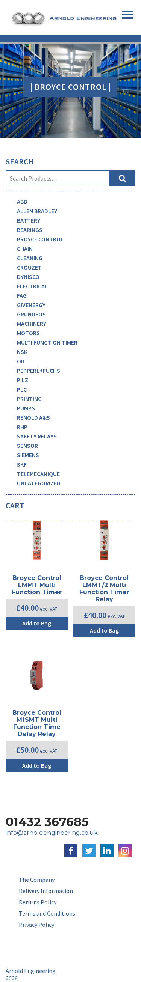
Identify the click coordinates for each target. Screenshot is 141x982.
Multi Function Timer (47, 342)
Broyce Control (40, 239)
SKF (22, 464)
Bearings (29, 229)
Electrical (32, 286)
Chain (25, 248)
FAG (22, 295)
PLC (22, 389)
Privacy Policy (36, 924)
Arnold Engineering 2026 (31, 974)
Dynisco (28, 276)
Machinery (31, 323)
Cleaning (29, 258)
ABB (22, 201)
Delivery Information (46, 891)
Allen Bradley (37, 211)
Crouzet (29, 267)
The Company (37, 879)
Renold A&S (33, 417)
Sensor (27, 445)
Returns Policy (37, 902)
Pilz (22, 380)
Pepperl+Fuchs (38, 370)
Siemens (28, 455)
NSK (22, 351)
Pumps (26, 408)
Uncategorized (39, 483)
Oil (21, 361)
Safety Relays (37, 436)
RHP (22, 427)
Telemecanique (38, 473)
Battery (28, 220)
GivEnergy (31, 305)
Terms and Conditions (47, 913)
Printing (29, 398)
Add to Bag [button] (36, 623)
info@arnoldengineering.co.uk (52, 832)
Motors (28, 333)
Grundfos (31, 314)
